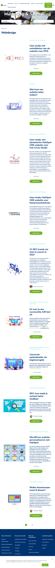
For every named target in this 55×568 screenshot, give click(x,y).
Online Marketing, (34, 244)
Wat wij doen (10, 3)
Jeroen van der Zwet (38, 286)
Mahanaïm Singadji (37, 416)
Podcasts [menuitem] (17, 548)
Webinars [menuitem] (17, 551)
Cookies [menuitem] (44, 548)
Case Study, (37, 40)
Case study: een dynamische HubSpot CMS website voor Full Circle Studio (40, 143)
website (40, 326)
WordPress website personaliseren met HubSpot (40, 440)
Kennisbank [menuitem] (17, 545)
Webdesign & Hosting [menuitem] (6, 553)
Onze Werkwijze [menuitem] (32, 541)
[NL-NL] (53, 5)
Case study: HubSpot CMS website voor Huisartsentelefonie (40, 200)
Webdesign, (40, 244)
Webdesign (42, 40)
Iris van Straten (37, 332)
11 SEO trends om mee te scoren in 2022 (39, 252)
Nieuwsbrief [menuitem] (18, 554)
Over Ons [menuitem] (31, 546)
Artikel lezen (36, 73)
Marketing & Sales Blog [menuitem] (20, 539)
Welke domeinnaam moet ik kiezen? (40, 489)
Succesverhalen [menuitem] (32, 543)
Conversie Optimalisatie (35, 349)
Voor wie (16, 3)
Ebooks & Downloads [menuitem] (20, 542)
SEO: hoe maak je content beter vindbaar (38, 396)
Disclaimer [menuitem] (44, 545)
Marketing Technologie (25, 3)
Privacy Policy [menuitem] (45, 542)
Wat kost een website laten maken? (37, 92)
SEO (45, 244)
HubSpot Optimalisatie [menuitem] (6, 544)
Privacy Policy (31, 561)
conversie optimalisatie (35, 368)
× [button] (52, 558)
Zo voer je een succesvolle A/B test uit (40, 312)
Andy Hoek (36, 68)
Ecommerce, (47, 347)
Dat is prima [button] (45, 564)
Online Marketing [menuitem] (5, 547)
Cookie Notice (37, 561)
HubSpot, (32, 40)
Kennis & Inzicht (39, 3)
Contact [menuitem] (30, 549)
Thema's (33, 3)
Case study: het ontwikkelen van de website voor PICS (40, 48)
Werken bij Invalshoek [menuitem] (34, 552)
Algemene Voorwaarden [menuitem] (48, 539)
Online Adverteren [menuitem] (5, 550)
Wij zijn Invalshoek (12, 7)
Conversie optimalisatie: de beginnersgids (38, 357)
